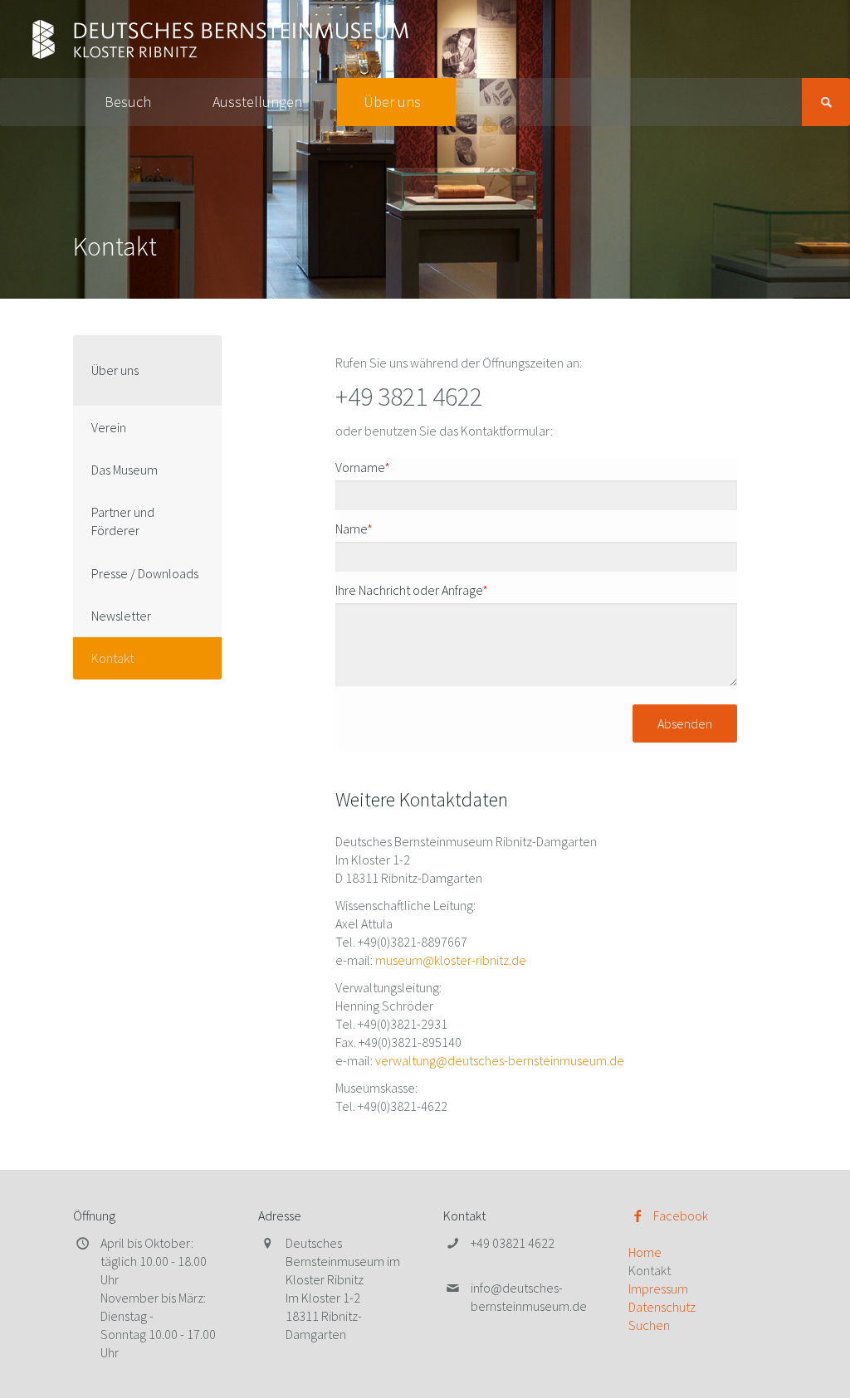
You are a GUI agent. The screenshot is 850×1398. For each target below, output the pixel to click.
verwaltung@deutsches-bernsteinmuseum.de (499, 1060)
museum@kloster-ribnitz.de (450, 960)
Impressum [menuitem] (658, 1288)
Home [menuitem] (645, 1252)
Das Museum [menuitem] (124, 469)
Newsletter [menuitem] (121, 615)
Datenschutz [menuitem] (662, 1306)
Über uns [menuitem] (392, 101)
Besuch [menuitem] (128, 101)
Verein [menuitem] (108, 427)
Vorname (362, 467)
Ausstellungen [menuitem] (257, 101)
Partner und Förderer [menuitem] (122, 521)
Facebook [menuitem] (680, 1215)
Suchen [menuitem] (649, 1325)
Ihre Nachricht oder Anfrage (411, 590)
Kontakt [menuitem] (112, 658)
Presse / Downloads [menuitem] (144, 573)
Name (354, 528)
